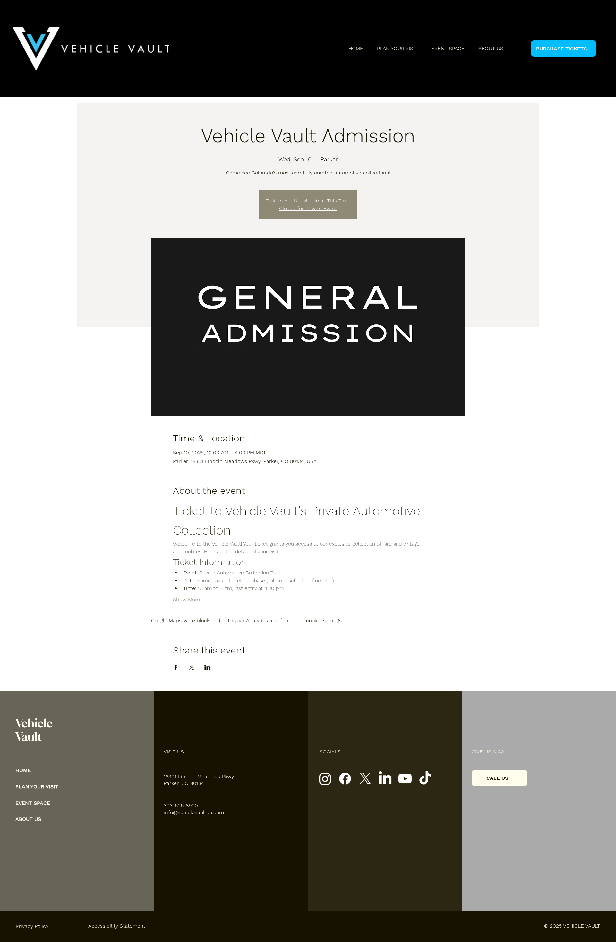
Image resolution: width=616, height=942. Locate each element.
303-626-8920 (181, 806)
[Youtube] (405, 778)
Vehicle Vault (34, 729)
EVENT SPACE (32, 803)
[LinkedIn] (385, 778)
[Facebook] (345, 778)
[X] (365, 778)
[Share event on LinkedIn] (207, 667)
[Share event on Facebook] (176, 667)
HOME (23, 770)
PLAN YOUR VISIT (36, 787)
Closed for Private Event (308, 208)
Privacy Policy (32, 926)
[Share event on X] (192, 667)
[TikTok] (425, 778)
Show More (186, 599)
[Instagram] (325, 778)
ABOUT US (28, 819)
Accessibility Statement (116, 926)
